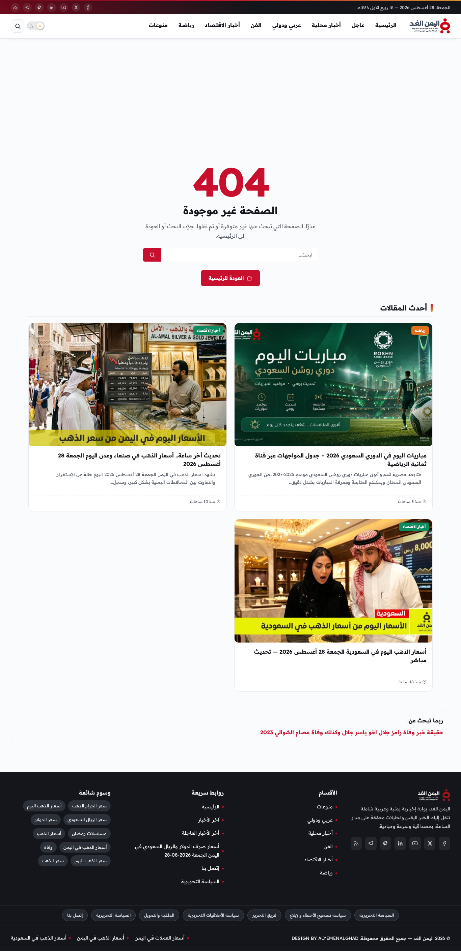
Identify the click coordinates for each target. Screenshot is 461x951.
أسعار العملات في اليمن (160, 938)
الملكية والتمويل (159, 915)
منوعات (158, 25)
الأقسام (328, 792)
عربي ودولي (286, 25)
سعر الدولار (46, 819)
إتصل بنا (210, 868)
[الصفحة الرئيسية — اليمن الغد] (429, 26)
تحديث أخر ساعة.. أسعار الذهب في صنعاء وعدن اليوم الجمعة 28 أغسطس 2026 (139, 459)
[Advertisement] (230, 90)
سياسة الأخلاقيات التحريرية (213, 915)
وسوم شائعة (95, 792)
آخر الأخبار (208, 820)
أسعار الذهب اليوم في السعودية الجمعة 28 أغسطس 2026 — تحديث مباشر (340, 655)
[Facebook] (88, 7)
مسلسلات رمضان (89, 833)
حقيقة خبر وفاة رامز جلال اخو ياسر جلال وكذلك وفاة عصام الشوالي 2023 (351, 732)
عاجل (358, 25)
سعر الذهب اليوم (91, 861)
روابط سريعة (208, 792)
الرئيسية (386, 25)
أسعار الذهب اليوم (44, 805)
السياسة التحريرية (200, 882)
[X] (76, 7)
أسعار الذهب (49, 833)
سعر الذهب (53, 861)
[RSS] (15, 7)
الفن (256, 25)
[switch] (36, 26)
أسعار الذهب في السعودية (38, 938)
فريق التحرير (264, 915)
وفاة (48, 847)
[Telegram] (27, 7)
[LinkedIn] (51, 7)
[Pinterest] (39, 7)
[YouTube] (63, 7)
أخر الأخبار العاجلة (200, 833)
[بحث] (17, 26)
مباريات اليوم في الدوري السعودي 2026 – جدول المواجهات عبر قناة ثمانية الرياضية (341, 459)
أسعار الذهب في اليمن (85, 847)
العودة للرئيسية (226, 278)
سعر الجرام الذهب (89, 805)
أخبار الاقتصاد (222, 25)
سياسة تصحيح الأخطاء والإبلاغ (318, 915)
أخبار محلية (326, 25)
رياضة (186, 25)
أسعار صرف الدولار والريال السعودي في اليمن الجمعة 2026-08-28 (177, 850)
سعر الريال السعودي (87, 819)
